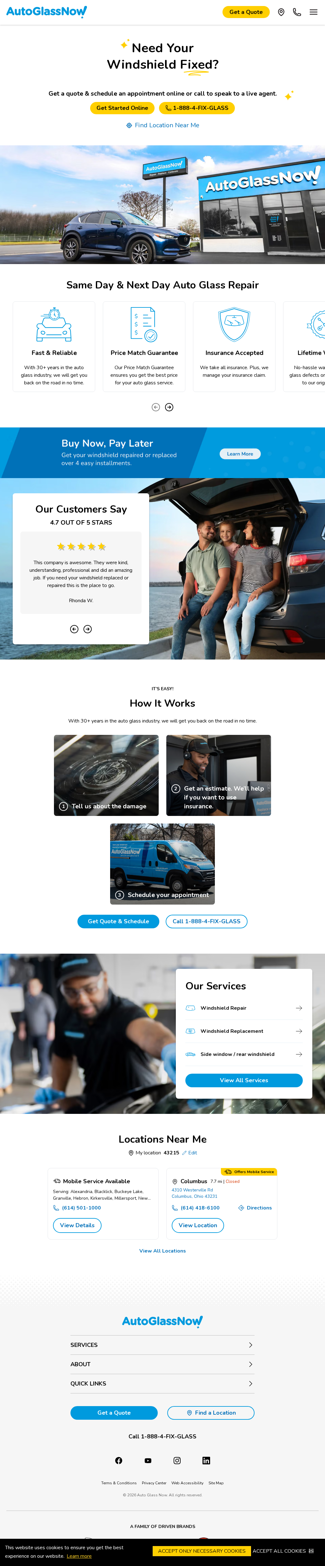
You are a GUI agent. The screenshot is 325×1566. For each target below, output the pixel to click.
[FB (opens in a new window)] (119, 1461)
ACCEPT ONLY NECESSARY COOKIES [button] (202, 1551)
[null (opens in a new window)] (206, 1461)
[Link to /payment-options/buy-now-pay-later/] (162, 452)
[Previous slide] (156, 407)
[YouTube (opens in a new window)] (148, 1461)
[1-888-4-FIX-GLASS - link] (297, 12)
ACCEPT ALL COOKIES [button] (279, 1551)
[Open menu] (313, 12)
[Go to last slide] (74, 629)
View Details (77, 1225)
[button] (162, 1436)
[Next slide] (169, 407)
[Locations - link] (281, 12)
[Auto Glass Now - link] (46, 12)
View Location (198, 1225)
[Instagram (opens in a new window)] (177, 1461)
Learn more (79, 1556)
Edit (192, 1152)
